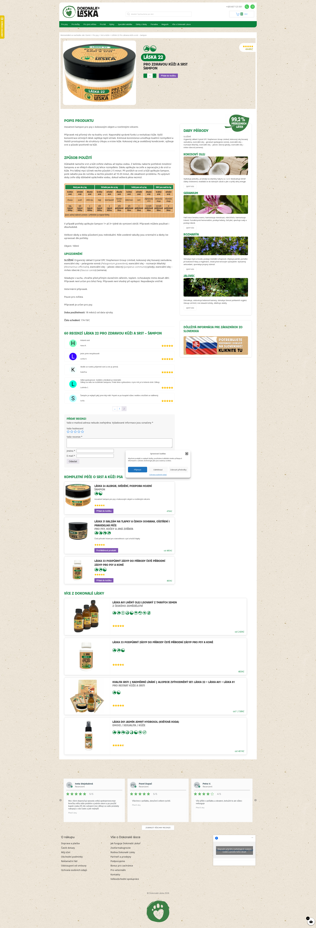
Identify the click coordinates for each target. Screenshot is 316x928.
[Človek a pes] (127, 612)
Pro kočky (75, 24)
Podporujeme (117, 861)
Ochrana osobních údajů (158, 475)
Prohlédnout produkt (106, 550)
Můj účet (65, 852)
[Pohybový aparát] (140, 612)
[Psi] (146, 48)
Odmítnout (158, 469)
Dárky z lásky (141, 24)
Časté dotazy (68, 847)
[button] (187, 453)
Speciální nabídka (125, 24)
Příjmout (137, 469)
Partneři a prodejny (120, 856)
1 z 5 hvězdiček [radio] (68, 431)
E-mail (71, 455)
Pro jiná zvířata (89, 24)
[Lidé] (123, 612)
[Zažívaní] (149, 612)
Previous (60, 800)
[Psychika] (144, 612)
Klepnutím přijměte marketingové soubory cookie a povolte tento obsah (234, 850)
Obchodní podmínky (72, 856)
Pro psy (64, 24)
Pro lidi (103, 24)
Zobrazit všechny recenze (158, 827)
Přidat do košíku (168, 75)
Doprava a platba (70, 843)
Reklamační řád (69, 861)
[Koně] (109, 532)
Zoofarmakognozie (120, 847)
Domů (88, 35)
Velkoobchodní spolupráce (124, 878)
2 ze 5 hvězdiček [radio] (71, 431)
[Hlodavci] (105, 532)
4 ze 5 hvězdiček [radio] (78, 431)
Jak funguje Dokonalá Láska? (125, 843)
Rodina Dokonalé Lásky (122, 852)
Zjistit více (190, 186)
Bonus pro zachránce (121, 865)
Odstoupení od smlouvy (73, 865)
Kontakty (115, 874)
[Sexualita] (144, 732)
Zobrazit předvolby (178, 469)
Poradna (154, 24)
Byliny (111, 24)
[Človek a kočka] (131, 732)
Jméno (71, 450)
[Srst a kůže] (153, 48)
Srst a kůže (105, 35)
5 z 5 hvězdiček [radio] (82, 431)
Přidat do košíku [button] (103, 511)
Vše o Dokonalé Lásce (181, 24)
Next (255, 800)
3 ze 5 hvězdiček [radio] (75, 431)
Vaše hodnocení (75, 428)
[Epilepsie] (136, 612)
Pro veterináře (118, 870)
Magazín (164, 24)
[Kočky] (100, 532)
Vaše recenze (74, 436)
